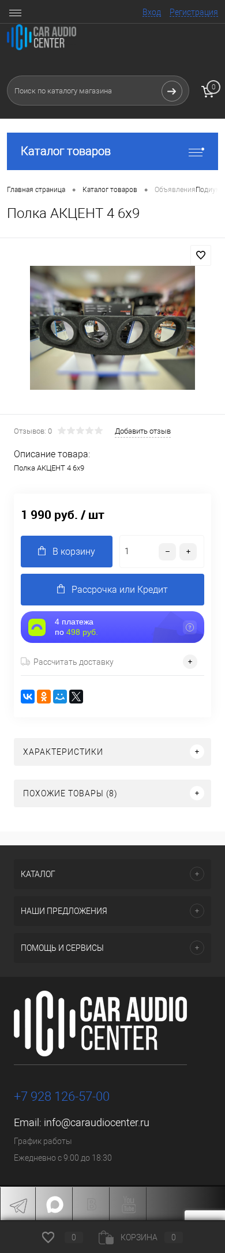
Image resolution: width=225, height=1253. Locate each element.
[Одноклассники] (44, 696)
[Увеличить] (112, 328)
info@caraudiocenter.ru (96, 1122)
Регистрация (194, 12)
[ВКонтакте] (28, 696)
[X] (76, 696)
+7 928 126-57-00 (62, 1096)
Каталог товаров (66, 151)
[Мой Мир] (60, 696)
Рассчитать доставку (73, 662)
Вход (151, 12)
